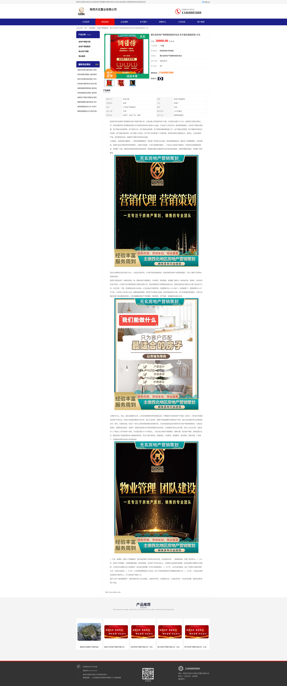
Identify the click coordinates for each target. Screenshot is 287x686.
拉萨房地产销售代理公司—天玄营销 (104, 647)
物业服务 (82, 56)
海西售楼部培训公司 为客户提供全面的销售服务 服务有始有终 (88, 106)
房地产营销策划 (102, 28)
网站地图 (118, 677)
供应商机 (105, 22)
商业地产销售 (84, 51)
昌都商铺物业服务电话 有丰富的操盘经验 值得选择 (88, 102)
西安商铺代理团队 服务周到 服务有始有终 (88, 74)
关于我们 (143, 22)
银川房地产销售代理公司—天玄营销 (131, 647)
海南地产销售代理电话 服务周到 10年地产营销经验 (88, 97)
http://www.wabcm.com (113, 592)
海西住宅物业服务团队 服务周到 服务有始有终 (88, 70)
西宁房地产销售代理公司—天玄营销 (157, 647)
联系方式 (85, 29)
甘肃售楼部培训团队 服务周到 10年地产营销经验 (88, 93)
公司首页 (85, 22)
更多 (97, 64)
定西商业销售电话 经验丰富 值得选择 (88, 84)
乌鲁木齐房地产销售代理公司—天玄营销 (79, 647)
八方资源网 (95, 677)
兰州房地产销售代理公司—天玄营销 (184, 647)
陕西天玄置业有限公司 (90, 674)
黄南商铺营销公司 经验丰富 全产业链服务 (88, 111)
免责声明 (103, 677)
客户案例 (200, 22)
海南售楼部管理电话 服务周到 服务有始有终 (88, 88)
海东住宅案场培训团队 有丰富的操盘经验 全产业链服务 (88, 79)
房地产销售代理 (84, 42)
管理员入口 (110, 677)
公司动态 (181, 22)
